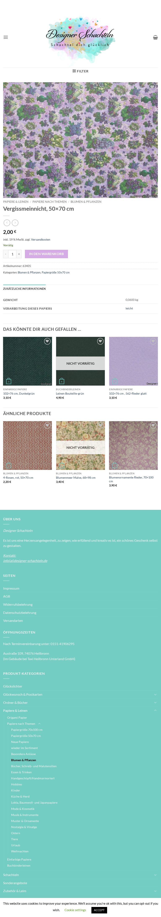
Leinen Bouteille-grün (70, 393)
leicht (129, 308)
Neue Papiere (20, 742)
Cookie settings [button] (75, 910)
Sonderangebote (15, 883)
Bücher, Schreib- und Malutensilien (34, 766)
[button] (5, 37)
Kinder (15, 790)
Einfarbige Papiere (19, 859)
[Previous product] (15, 222)
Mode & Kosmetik (22, 809)
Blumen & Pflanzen (86, 201)
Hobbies (16, 784)
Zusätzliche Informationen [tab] (24, 288)
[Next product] (7, 222)
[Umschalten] (155, 694)
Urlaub (15, 845)
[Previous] (3, 371)
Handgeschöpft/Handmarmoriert (33, 778)
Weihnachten (20, 851)
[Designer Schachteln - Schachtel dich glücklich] (80, 37)
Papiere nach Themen (49, 201)
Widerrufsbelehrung (17, 604)
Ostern (15, 833)
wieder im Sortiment (24, 748)
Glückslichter (12, 686)
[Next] (158, 371)
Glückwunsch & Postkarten (22, 694)
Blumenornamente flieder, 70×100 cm (131, 479)
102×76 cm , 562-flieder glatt (128, 393)
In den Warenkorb (46, 254)
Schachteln (11, 875)
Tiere (14, 839)
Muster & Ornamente (25, 821)
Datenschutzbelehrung (19, 612)
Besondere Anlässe (23, 754)
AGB (6, 596)
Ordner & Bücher (15, 702)
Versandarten (13, 620)
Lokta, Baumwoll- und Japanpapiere (34, 802)
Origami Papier (17, 717)
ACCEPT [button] (99, 910)
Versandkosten (40, 239)
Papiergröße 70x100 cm (27, 729)
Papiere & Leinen (16, 201)
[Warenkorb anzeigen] (155, 37)
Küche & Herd (20, 796)
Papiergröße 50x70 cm (56, 272)
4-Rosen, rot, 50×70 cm (18, 477)
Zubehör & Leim (14, 891)
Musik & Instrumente (24, 815)
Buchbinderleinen (18, 865)
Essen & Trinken (21, 772)
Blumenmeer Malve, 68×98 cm (76, 477)
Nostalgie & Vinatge (24, 827)
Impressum (11, 588)
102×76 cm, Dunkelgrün (19, 393)
